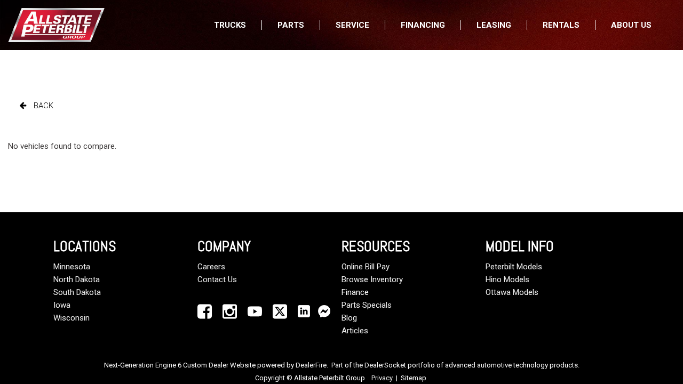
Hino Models (507, 279)
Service (352, 25)
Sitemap (413, 378)
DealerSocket (385, 365)
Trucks (230, 25)
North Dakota (76, 279)
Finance (355, 292)
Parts (290, 25)
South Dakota (77, 292)
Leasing (493, 25)
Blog (349, 318)
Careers (211, 266)
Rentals (561, 25)
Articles (355, 330)
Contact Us (217, 279)
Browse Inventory (372, 279)
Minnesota (71, 266)
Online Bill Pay (366, 266)
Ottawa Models (512, 292)
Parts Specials (367, 305)
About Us (631, 25)
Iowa (61, 305)
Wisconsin (71, 318)
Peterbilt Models (514, 266)
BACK (42, 105)
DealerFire (311, 365)
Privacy (382, 378)
